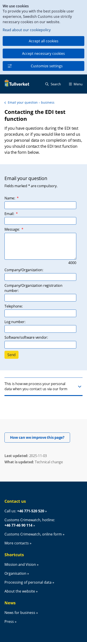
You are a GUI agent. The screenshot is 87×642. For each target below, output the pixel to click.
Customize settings (47, 66)
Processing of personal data (28, 582)
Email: (11, 213)
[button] (43, 386)
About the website (19, 591)
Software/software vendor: (26, 337)
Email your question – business (31, 102)
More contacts (16, 543)
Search (55, 84)
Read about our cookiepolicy (27, 29)
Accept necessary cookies (43, 53)
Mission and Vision (20, 564)
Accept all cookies (43, 41)
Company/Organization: (23, 269)
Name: (11, 198)
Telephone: (13, 306)
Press (9, 621)
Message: (13, 229)
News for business (19, 612)
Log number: (14, 321)
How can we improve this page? (40, 437)
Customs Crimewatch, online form (33, 534)
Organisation (15, 573)
